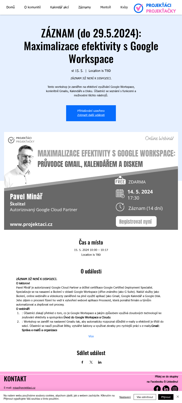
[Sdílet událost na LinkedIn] (99, 362)
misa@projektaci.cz (24, 387)
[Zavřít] (178, 397)
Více (91, 336)
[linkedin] (165, 388)
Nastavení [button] (125, 397)
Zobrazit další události (91, 115)
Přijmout (165, 397)
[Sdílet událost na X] (91, 362)
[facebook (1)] (157, 388)
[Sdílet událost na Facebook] (82, 362)
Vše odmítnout (145, 397)
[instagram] (174, 388)
